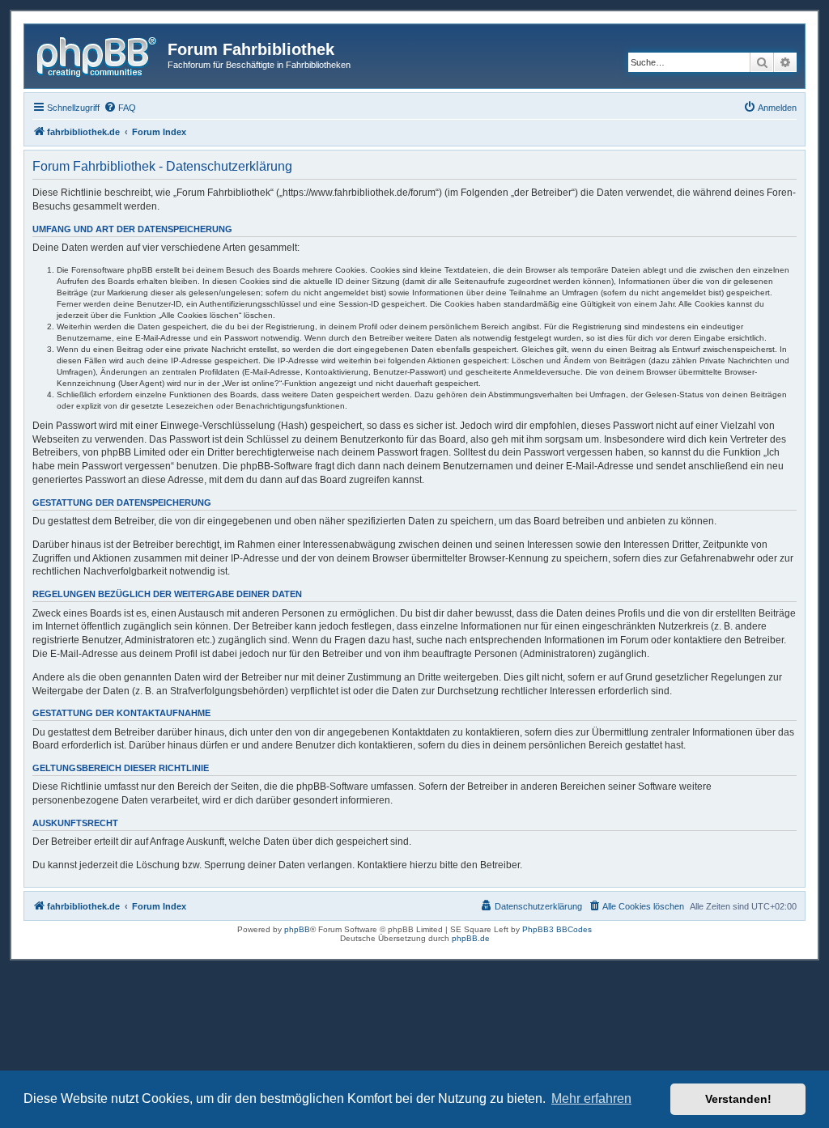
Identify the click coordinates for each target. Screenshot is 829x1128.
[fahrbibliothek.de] (98, 54)
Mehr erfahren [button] (591, 1098)
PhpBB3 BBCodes (557, 929)
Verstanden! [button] (738, 1098)
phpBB (297, 929)
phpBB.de (471, 938)
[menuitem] (120, 107)
